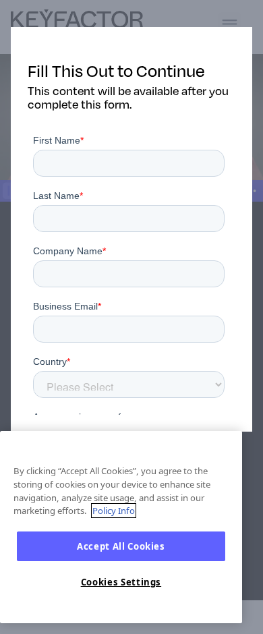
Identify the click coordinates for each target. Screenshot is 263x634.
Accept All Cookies (121, 546)
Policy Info (113, 511)
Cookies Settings (121, 582)
